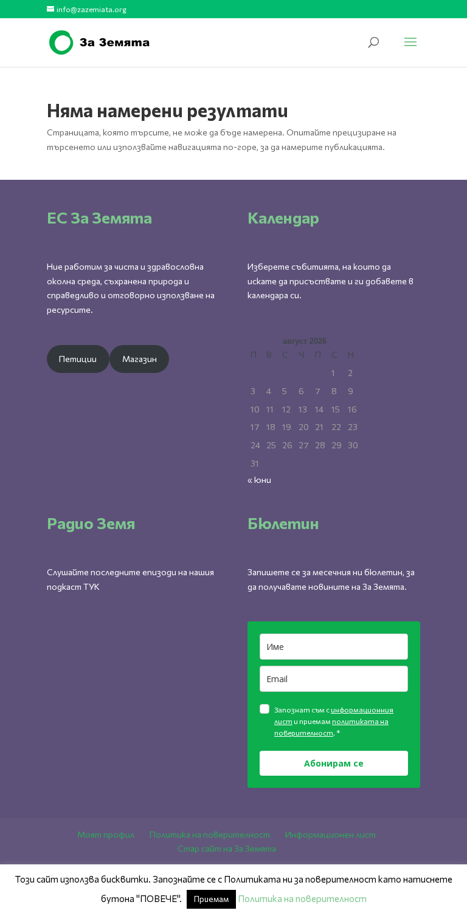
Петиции (78, 359)
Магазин (139, 359)
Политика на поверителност (210, 834)
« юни (259, 479)
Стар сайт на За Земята (227, 848)
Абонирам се (334, 763)
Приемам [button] (211, 899)
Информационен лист (330, 834)
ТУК (91, 586)
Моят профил (105, 834)
